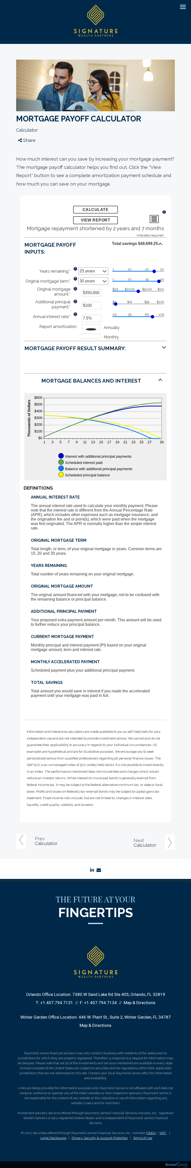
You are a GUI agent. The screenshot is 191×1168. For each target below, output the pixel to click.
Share (29, 140)
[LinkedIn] (24, 169)
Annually (112, 327)
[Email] (24, 179)
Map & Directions (139, 1002)
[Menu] (180, 6)
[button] (95, 247)
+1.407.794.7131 (56, 1002)
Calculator (27, 130)
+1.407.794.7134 (100, 1002)
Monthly (111, 337)
